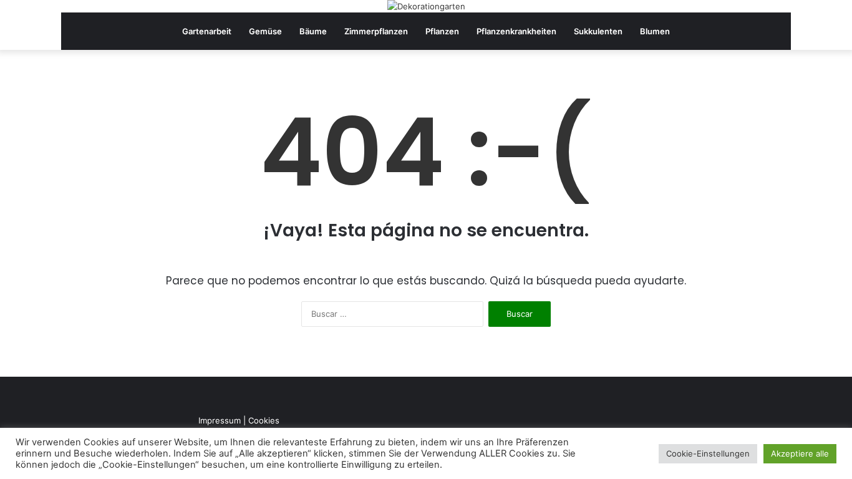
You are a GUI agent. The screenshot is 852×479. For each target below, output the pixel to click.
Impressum (219, 420)
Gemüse (265, 31)
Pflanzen (442, 31)
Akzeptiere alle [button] (800, 453)
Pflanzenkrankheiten (516, 31)
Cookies (263, 420)
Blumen (655, 31)
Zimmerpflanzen (376, 31)
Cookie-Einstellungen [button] (708, 453)
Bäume (313, 31)
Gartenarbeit (206, 31)
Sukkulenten (598, 31)
